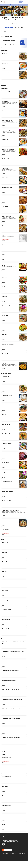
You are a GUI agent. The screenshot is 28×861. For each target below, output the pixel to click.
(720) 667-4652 (5, 838)
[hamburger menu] (1, 2)
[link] (8, 27)
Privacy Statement (12, 853)
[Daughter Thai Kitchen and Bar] (4, 2)
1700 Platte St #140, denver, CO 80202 (9, 840)
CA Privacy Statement (21, 853)
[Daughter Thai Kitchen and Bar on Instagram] (4, 845)
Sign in (25, 1)
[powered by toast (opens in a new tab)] (7, 850)
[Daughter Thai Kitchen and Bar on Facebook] (2, 845)
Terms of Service (5, 853)
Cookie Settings (5, 854)
